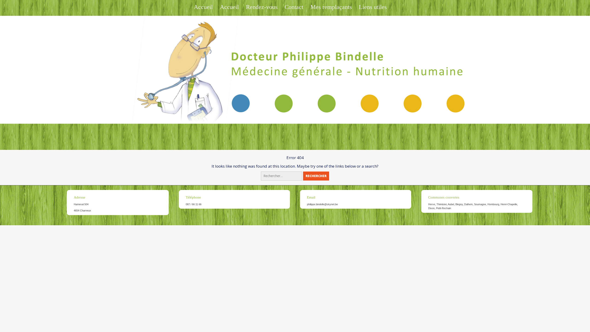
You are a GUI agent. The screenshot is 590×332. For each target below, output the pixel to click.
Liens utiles (373, 7)
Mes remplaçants (331, 7)
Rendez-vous (261, 7)
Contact (294, 7)
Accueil (203, 7)
